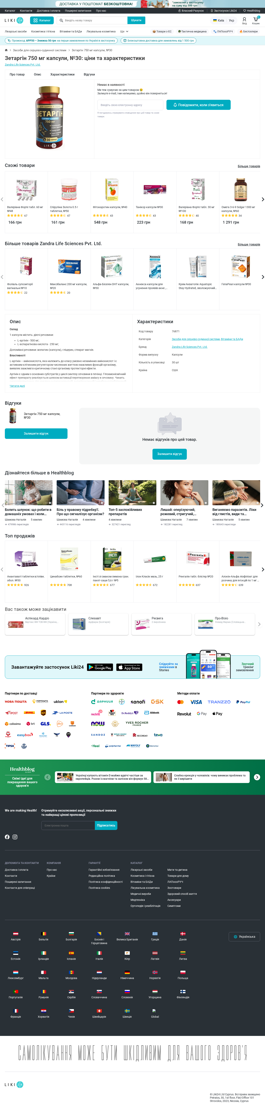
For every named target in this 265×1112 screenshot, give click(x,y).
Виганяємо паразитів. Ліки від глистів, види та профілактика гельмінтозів (234, 512)
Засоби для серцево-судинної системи (39, 50)
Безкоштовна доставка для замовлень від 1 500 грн (161, 40)
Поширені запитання (78, 10)
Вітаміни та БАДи (71, 31)
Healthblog (253, 10)
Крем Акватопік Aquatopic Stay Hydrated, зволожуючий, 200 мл (197, 286)
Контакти (26, 10)
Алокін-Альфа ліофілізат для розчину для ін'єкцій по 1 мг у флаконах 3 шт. (240, 578)
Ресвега (157, 618)
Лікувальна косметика (101, 31)
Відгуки (89, 74)
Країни (51, 875)
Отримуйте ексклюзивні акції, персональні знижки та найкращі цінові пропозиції (78, 813)
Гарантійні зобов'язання (104, 869)
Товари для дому (178, 875)
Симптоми (174, 905)
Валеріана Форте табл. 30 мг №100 (197, 209)
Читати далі (17, 385)
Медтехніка (138, 899)
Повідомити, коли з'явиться (200, 105)
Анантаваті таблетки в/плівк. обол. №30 (26, 578)
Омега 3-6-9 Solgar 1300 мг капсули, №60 (238, 209)
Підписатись (106, 825)
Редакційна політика (102, 875)
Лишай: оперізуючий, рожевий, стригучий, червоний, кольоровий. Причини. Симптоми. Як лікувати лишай (179, 512)
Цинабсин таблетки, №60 (66, 576)
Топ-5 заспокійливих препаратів (125, 512)
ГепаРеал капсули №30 (236, 284)
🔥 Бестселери (248, 31)
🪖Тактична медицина (192, 31)
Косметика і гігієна (43, 31)
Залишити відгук (36, 433)
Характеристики (62, 74)
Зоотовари (174, 887)
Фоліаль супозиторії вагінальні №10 (20, 286)
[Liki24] (14, 1084)
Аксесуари (174, 899)
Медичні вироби (141, 893)
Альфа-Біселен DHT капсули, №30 (111, 286)
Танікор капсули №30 (149, 207)
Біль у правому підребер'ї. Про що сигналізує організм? (80, 512)
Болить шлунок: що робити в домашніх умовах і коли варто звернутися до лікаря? (28, 512)
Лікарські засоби (16, 31)
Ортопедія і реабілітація (145, 905)
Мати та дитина (177, 869)
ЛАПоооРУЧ (175, 881)
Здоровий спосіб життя (182, 893)
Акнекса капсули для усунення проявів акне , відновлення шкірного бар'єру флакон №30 (155, 286)
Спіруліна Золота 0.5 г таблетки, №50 (64, 209)
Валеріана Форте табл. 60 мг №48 (25, 209)
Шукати (136, 20)
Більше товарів (249, 244)
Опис (37, 74)
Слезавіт (94, 618)
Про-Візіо (221, 618)
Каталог (10, 10)
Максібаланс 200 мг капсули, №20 (68, 286)
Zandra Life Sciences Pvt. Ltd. (23, 64)
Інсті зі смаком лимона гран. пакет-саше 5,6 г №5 (111, 578)
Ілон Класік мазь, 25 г (149, 576)
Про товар (17, 74)
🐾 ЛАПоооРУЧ (223, 31)
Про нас (101, 10)
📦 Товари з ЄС (161, 31)
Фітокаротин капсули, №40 (110, 207)
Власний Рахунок (193, 10)
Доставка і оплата (48, 10)
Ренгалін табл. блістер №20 (196, 576)
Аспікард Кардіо (37, 618)
